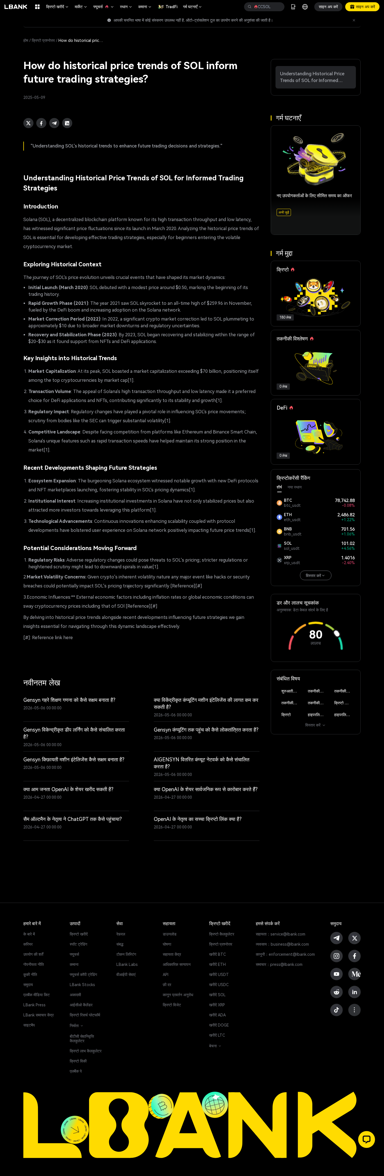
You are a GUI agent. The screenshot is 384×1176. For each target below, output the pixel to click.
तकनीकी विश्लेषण (318, 691)
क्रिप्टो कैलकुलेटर (221, 934)
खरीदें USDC (219, 984)
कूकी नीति (30, 974)
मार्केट (81, 6)
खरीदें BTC (217, 954)
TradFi (171, 6)
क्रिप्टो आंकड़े (343, 703)
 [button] (250, 7)
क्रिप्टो (286, 714)
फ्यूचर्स (103, 6)
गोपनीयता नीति (33, 964)
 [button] (278, 7)
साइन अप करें (328, 6)
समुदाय (28, 984)
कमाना (145, 6)
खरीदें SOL (217, 995)
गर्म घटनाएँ (192, 6)
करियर (28, 944)
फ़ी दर (167, 984)
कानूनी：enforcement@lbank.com (285, 954)
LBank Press (34, 1005)
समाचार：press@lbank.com (279, 964)
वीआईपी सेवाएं (125, 974)
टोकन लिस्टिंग (126, 954)
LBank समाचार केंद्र (38, 1015)
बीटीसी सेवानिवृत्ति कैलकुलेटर (82, 1038)
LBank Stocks (82, 984)
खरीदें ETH (217, 964)
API (165, 974)
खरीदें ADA (217, 1015)
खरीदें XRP (217, 1005)
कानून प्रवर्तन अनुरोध (178, 995)
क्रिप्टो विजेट (172, 1005)
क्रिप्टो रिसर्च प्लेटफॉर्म (85, 1015)
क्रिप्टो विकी (78, 1061)
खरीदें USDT (219, 974)
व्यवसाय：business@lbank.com (282, 944)
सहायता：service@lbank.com (280, 934)
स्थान (126, 6)
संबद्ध (119, 944)
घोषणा (167, 944)
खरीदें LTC (217, 1035)
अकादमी (75, 995)
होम (25, 40)
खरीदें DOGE (219, 1025)
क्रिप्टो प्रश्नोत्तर (43, 40)
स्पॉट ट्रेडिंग (78, 944)
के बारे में (29, 934)
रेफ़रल (120, 934)
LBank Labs (127, 964)
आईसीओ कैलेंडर (81, 1005)
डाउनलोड (170, 934)
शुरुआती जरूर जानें (291, 691)
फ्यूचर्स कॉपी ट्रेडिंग (83, 974)
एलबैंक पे (76, 1071)
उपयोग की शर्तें (33, 954)
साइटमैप (29, 1025)
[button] (366, 1139)
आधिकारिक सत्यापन (177, 964)
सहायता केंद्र (172, 954)
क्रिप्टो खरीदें (57, 6)
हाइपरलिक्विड (317, 714)
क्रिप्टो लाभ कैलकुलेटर (85, 1051)
